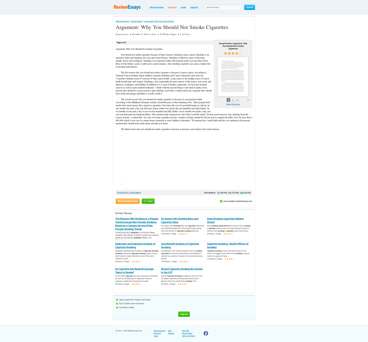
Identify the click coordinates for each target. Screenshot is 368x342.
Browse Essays (157, 7)
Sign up (184, 314)
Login (183, 7)
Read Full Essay (127, 201)
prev (218, 100)
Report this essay (233, 104)
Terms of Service (188, 336)
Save (150, 201)
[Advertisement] (184, 159)
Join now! (172, 7)
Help (170, 331)
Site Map (185, 331)
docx (242, 192)
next (248, 100)
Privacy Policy (187, 333)
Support (194, 7)
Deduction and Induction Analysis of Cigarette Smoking (135, 245)
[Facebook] (206, 335)
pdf (229, 192)
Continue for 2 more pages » (129, 192)
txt (218, 192)
